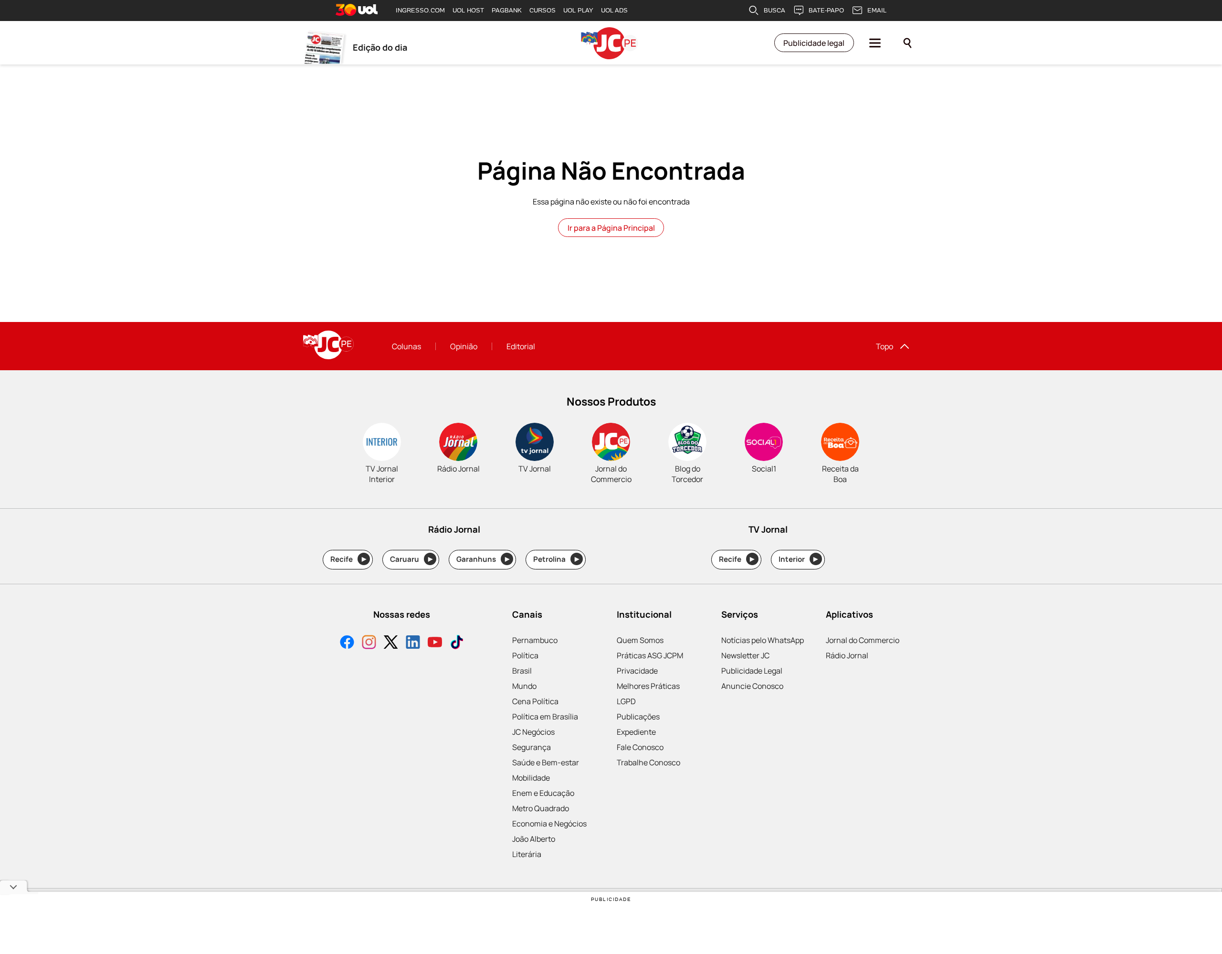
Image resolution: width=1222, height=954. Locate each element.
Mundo (524, 686)
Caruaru (411, 559)
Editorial (520, 346)
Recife (348, 559)
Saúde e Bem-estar (545, 762)
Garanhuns (482, 559)
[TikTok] (457, 643)
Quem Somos (640, 640)
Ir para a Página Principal (611, 228)
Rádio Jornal (847, 655)
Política (525, 655)
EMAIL (876, 10)
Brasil (522, 670)
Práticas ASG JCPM (650, 655)
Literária (526, 854)
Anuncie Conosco (752, 686)
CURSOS (542, 10)
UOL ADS (614, 10)
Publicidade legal (813, 43)
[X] (391, 643)
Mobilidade (531, 777)
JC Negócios (533, 732)
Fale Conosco (640, 747)
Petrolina (556, 559)
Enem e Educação (543, 793)
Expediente (636, 732)
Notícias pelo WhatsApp (762, 640)
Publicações (638, 716)
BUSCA (774, 10)
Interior (798, 559)
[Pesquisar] (907, 43)
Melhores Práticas (648, 686)
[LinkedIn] (413, 643)
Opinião (463, 346)
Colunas (406, 346)
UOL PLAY (578, 10)
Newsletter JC (745, 655)
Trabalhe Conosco (648, 762)
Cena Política (535, 701)
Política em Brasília (545, 716)
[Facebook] (347, 643)
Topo (884, 346)
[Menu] (875, 43)
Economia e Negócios (549, 823)
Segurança (531, 747)
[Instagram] (369, 643)
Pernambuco (535, 640)
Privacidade (637, 670)
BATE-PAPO (826, 10)
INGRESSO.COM (420, 10)
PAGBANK (507, 10)
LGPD (626, 701)
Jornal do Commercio (862, 640)
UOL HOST (468, 10)
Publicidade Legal (751, 670)
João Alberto (533, 839)
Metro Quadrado (540, 808)
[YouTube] (435, 643)
